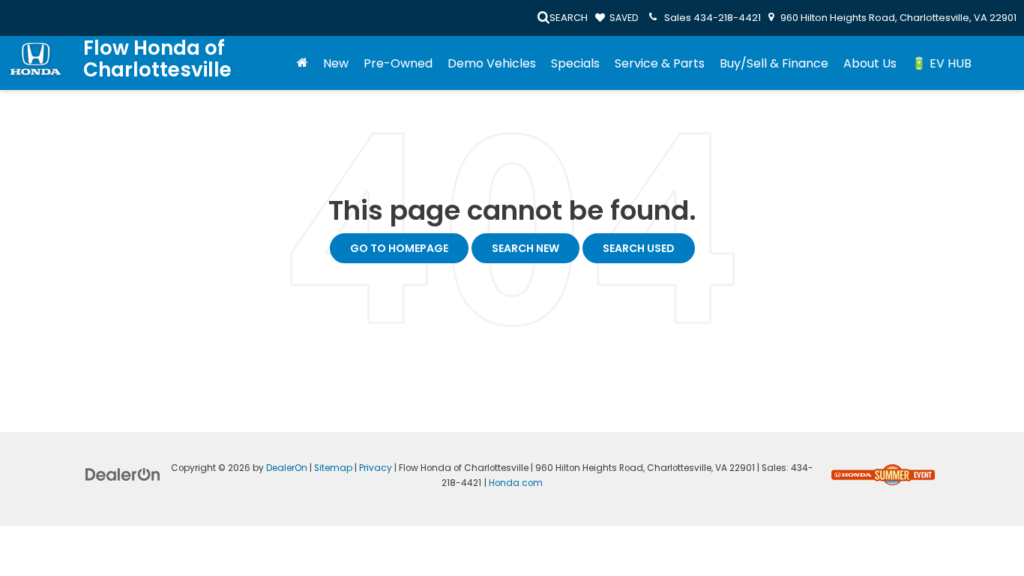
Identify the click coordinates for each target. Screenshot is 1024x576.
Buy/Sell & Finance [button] (774, 63)
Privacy (375, 468)
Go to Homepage (399, 248)
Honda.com (516, 483)
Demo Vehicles (492, 63)
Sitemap (333, 468)
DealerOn (286, 468)
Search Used (639, 248)
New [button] (336, 63)
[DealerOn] (123, 474)
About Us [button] (870, 63)
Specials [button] (575, 63)
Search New (525, 248)
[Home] (302, 63)
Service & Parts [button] (660, 63)
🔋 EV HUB (942, 63)
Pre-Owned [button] (398, 63)
